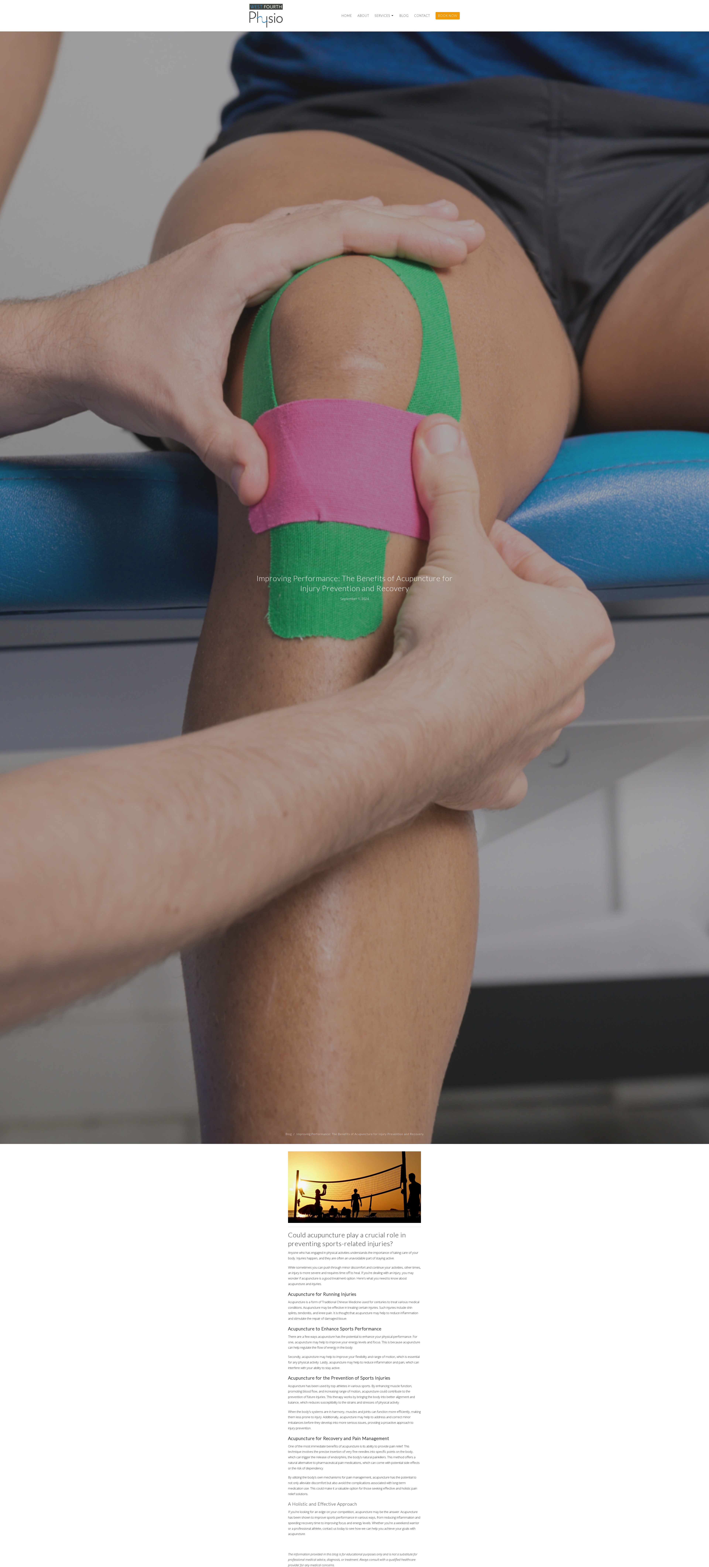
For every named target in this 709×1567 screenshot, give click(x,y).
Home (346, 16)
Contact (422, 16)
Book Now (447, 16)
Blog (404, 16)
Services (382, 16)
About (363, 16)
